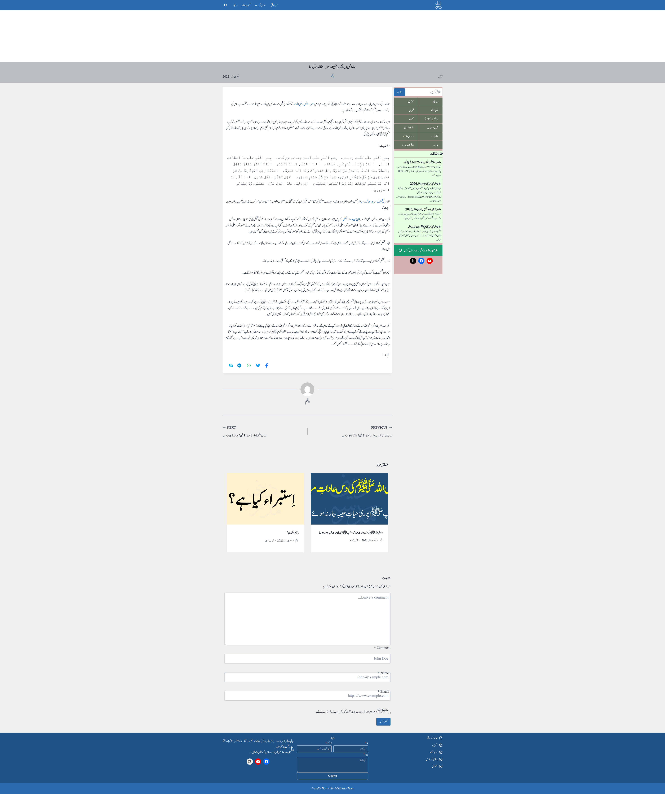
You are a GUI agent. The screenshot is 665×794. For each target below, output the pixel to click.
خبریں (411, 110)
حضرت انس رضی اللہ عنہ (303, 104)
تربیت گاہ (434, 110)
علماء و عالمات (409, 127)
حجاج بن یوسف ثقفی (351, 219)
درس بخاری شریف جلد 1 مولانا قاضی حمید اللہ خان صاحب (367, 432)
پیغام (365, 754)
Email (383, 691)
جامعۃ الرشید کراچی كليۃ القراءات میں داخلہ (424, 226)
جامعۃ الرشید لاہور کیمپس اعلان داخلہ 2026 (423, 209)
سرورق (274, 5)
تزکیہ (440, 76)
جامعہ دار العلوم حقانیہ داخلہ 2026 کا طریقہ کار (422, 162)
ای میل (328, 743)
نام (366, 743)
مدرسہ (435, 145)
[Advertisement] (332, 36)
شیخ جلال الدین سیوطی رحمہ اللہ (371, 201)
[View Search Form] (226, 5)
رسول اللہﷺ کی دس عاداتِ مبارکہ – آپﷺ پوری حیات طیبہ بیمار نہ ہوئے (351, 532)
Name (383, 673)
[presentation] (349, 499)
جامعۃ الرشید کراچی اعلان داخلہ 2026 (425, 183)
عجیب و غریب (432, 127)
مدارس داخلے (408, 136)
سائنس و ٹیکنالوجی (431, 119)
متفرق (411, 101)
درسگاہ (435, 101)
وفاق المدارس (408, 145)
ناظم (307, 402)
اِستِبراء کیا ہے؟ (292, 532)
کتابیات (435, 136)
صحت (351, 540)
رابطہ (235, 5)
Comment (382, 647)
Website (383, 710)
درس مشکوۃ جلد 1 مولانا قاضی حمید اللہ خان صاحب (244, 432)
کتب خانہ (246, 5)
